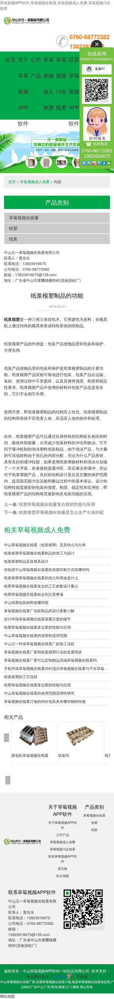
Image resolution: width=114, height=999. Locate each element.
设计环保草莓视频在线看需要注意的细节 (37, 619)
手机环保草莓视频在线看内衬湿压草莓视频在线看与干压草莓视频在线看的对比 (57, 668)
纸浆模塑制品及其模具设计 (26, 561)
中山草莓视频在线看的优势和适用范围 (35, 635)
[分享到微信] (109, 163)
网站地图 (7, 996)
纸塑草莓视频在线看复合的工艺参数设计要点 (41, 586)
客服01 (100, 68)
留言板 (62, 868)
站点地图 (62, 875)
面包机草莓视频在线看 (30, 755)
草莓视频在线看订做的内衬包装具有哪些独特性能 (45, 701)
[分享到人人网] (104, 163)
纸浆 (13, 239)
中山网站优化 (38, 976)
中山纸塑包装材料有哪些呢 (26, 602)
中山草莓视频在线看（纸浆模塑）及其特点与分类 (45, 544)
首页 (10, 59)
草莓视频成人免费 (35, 181)
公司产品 (62, 834)
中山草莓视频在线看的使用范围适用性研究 (39, 693)
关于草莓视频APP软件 (23, 91)
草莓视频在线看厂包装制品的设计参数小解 (39, 610)
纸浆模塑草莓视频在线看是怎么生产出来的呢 (61, 512)
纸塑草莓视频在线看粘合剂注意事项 (33, 594)
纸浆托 (63, 755)
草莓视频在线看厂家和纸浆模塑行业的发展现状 (43, 651)
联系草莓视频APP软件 (74, 91)
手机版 (82, 976)
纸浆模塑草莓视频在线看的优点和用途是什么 (41, 577)
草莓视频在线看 (24, 218)
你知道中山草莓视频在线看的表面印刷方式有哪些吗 (46, 569)
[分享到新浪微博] (94, 163)
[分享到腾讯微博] (99, 163)
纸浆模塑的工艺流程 (20, 676)
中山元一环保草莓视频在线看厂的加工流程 (39, 643)
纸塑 (13, 228)
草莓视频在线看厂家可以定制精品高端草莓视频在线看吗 (50, 660)
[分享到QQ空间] (89, 163)
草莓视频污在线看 (62, 849)
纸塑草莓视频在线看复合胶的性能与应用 (57, 504)
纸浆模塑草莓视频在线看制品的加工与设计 (39, 553)
